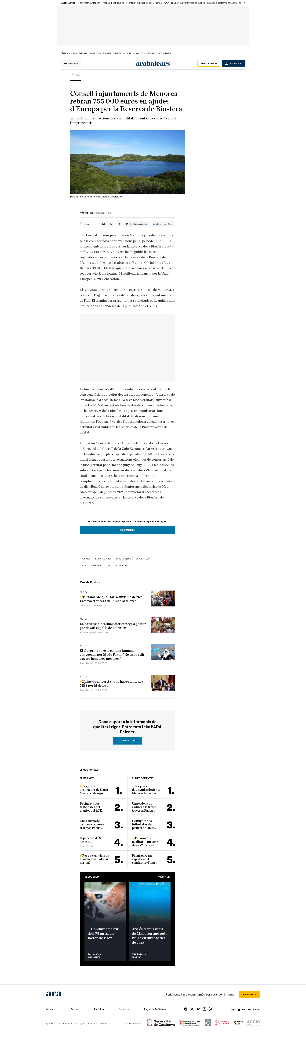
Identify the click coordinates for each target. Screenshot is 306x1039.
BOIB (108, 565)
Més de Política (90, 582)
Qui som (75, 1009)
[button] (244, 3)
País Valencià (95, 53)
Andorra (107, 53)
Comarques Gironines (123, 53)
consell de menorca (91, 565)
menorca (85, 559)
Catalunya (72, 53)
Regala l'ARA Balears (155, 1009)
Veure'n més (164, 877)
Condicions (91, 1023)
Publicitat (99, 1009)
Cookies (103, 1023)
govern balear (143, 559)
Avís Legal (79, 1023)
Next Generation (103, 559)
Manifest (51, 1009)
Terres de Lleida (163, 53)
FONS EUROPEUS (123, 559)
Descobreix (91, 876)
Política (76, 75)
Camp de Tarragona (144, 53)
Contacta (124, 1009)
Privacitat (67, 1023)
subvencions (122, 565)
